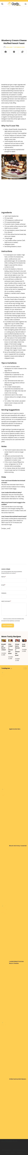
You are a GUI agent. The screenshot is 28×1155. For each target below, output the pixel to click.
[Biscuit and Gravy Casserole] (4, 845)
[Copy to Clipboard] (22, 52)
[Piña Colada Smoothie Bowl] (10, 640)
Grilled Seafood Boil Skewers (17, 1079)
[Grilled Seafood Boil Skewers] (4, 1079)
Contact (20, 1152)
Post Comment (7, 625)
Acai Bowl (23, 645)
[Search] (2, 4)
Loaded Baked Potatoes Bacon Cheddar (16, 962)
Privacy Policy (6, 1150)
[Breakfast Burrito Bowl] (3, 640)
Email (3, 585)
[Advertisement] (14, 21)
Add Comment (6, 601)
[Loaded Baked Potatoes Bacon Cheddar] (4, 962)
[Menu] (26, 4)
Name (3, 577)
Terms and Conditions (19, 1150)
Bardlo (15, 1141)
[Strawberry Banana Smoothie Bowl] (17, 640)
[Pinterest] (14, 52)
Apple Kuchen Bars (14, 729)
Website (3, 593)
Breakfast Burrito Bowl (3, 647)
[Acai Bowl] (24, 640)
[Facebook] (5, 52)
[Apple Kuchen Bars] (4, 729)
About (13, 1152)
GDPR (7, 1152)
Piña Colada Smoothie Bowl (10, 648)
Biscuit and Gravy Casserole (18, 846)
